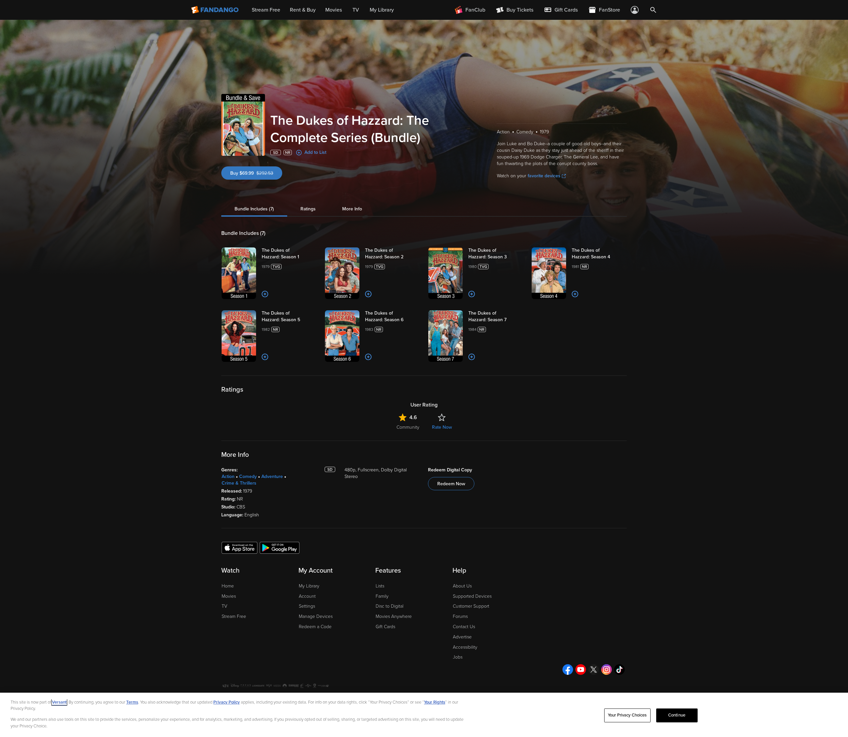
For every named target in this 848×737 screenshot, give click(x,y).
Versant (59, 702)
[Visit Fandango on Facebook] (567, 669)
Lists (380, 586)
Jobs (457, 657)
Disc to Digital (389, 606)
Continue (676, 715)
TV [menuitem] (355, 10)
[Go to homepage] (215, 10)
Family (382, 596)
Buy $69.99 (256, 173)
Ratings (308, 209)
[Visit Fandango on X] (593, 669)
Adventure (272, 476)
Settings (307, 606)
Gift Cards (385, 626)
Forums (460, 616)
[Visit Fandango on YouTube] (580, 669)
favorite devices (544, 176)
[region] (424, 715)
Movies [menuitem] (333, 10)
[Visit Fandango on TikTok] (619, 669)
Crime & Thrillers (239, 483)
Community (408, 427)
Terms (132, 702)
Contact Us (464, 626)
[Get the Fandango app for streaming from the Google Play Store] (279, 547)
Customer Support (471, 606)
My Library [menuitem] (382, 10)
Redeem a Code (315, 626)
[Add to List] (265, 294)
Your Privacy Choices (627, 715)
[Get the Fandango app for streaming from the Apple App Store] (239, 547)
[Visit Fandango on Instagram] (606, 669)
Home (228, 586)
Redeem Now (451, 484)
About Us (462, 586)
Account (307, 596)
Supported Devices (472, 596)
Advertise (462, 637)
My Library (309, 586)
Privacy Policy (226, 702)
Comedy (248, 476)
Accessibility (465, 647)
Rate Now (442, 427)
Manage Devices (316, 616)
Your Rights (434, 702)
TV (224, 606)
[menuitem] (561, 10)
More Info (352, 209)
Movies (229, 596)
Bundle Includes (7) (254, 209)
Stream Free (234, 616)
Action (228, 476)
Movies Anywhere (394, 616)
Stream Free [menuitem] (266, 10)
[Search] (653, 10)
